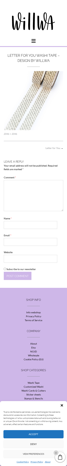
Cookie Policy (23, 462)
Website (8, 252)
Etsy (33, 347)
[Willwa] (33, 16)
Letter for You (54, 148)
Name (8, 218)
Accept (33, 434)
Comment (10, 177)
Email (7, 235)
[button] (62, 405)
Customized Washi (33, 386)
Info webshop (33, 312)
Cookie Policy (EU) (33, 359)
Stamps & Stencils (33, 398)
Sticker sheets (33, 394)
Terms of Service (33, 320)
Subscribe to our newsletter (21, 269)
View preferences (33, 454)
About (48, 462)
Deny (33, 444)
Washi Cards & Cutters (33, 390)
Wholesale (33, 355)
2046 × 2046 (10, 134)
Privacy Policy (37, 462)
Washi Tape (34, 382)
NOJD (33, 351)
